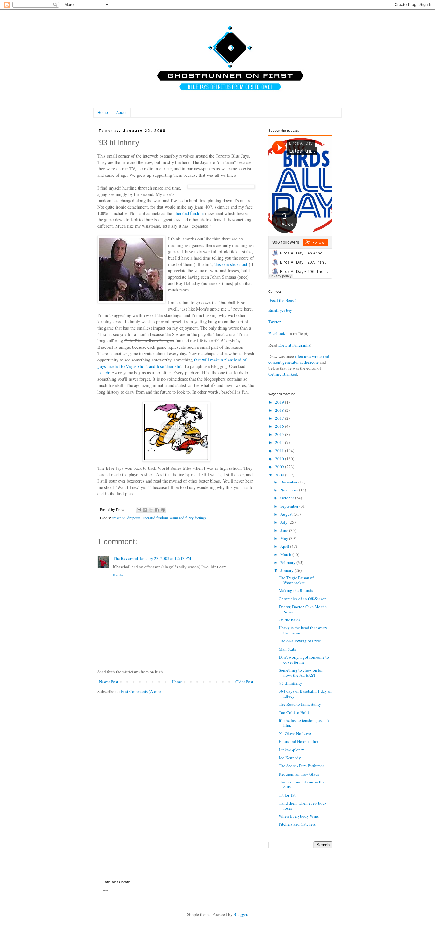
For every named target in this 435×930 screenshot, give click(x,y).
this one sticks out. (231, 264)
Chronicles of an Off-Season (303, 599)
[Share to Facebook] (157, 510)
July (284, 522)
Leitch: (103, 372)
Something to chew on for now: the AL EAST (301, 672)
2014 (280, 442)
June (284, 530)
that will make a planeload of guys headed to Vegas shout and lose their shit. (171, 363)
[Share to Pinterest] (163, 510)
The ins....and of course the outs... (301, 784)
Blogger (240, 914)
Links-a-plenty (291, 750)
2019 (280, 402)
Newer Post (108, 681)
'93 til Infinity (290, 683)
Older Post (244, 681)
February (288, 562)
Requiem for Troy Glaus (299, 774)
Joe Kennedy (290, 758)
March (286, 554)
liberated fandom (188, 213)
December (289, 482)
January (287, 570)
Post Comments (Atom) (141, 691)
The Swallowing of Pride (300, 641)
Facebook (276, 333)
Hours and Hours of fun (298, 741)
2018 (280, 410)
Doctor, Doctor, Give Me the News (303, 609)
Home (102, 113)
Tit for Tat (287, 795)
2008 (280, 475)
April (285, 546)
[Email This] (139, 510)
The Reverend (125, 558)
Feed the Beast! (283, 300)
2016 (280, 426)
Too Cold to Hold (294, 712)
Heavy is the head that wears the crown (303, 630)
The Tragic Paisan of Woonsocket (296, 580)
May (284, 538)
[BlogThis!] (145, 510)
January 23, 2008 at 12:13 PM (165, 558)
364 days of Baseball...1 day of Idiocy (305, 693)
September (289, 506)
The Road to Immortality (300, 704)
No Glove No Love (295, 733)
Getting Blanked (282, 374)
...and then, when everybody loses (303, 805)
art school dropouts (126, 517)
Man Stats (287, 649)
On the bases (289, 620)
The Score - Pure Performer (301, 766)
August (287, 514)
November (289, 490)
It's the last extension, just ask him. (304, 723)
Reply (118, 575)
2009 (280, 466)
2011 (280, 451)
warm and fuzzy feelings (188, 517)
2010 (280, 458)
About (121, 113)
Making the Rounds (296, 590)
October (287, 498)
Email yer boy (280, 310)
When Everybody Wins (299, 816)
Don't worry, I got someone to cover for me (304, 659)
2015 (280, 434)
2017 (280, 418)
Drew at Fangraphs (294, 345)
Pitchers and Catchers (297, 824)
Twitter (274, 322)
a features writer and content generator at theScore (298, 359)
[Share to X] (151, 510)
